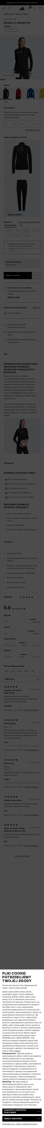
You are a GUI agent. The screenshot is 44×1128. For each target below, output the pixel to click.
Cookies (17, 1051)
